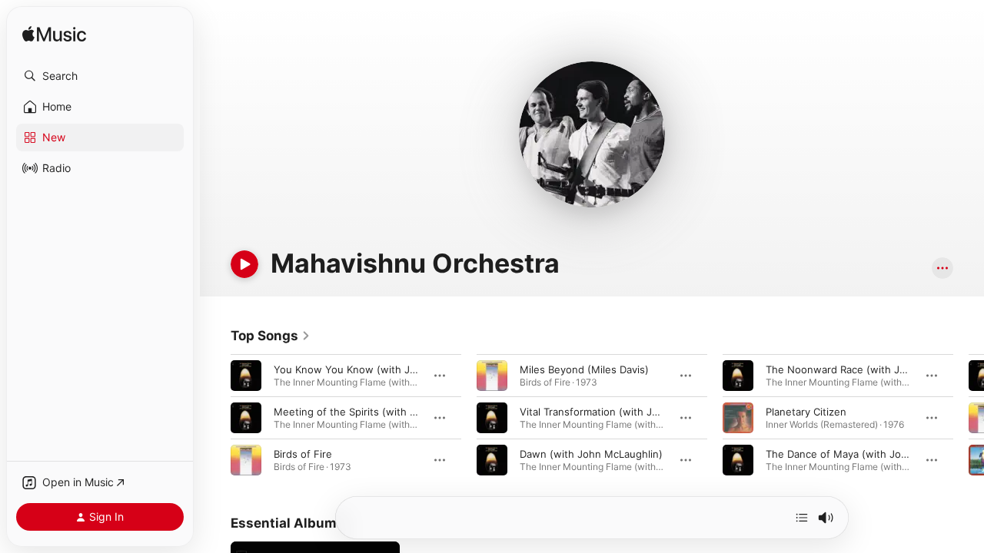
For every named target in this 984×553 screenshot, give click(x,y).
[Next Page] (968, 418)
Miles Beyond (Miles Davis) (584, 369)
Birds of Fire (303, 454)
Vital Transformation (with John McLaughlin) (626, 412)
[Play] (244, 264)
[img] (54, 35)
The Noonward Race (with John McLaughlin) (872, 369)
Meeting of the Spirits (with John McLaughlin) (384, 412)
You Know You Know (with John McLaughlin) (382, 369)
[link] (271, 335)
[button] (100, 76)
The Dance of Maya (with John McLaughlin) (870, 454)
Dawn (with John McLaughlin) (591, 454)
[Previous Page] (215, 418)
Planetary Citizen (806, 412)
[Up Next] (802, 517)
